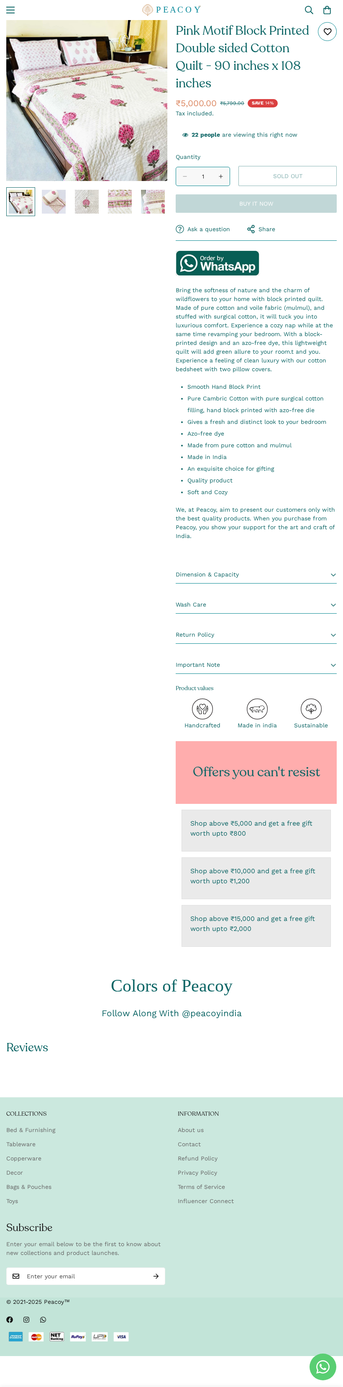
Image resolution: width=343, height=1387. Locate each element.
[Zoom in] (149, 37)
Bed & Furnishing (30, 1130)
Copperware (23, 1158)
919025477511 (217, 263)
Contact (189, 1144)
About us (191, 1130)
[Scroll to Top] (326, 1341)
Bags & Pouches (28, 1186)
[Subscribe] (156, 1276)
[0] (327, 10)
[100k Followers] (26, 1319)
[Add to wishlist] (327, 31)
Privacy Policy (197, 1172)
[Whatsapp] (43, 1319)
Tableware (21, 1144)
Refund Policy (198, 1158)
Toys (12, 1201)
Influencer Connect (206, 1201)
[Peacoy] (171, 10)
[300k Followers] (9, 1319)
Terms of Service (201, 1186)
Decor (14, 1172)
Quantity (188, 156)
